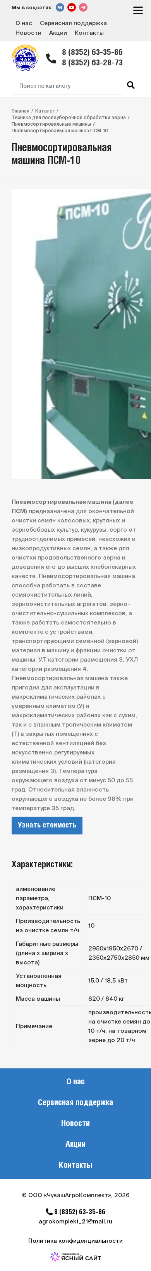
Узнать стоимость (47, 825)
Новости (28, 32)
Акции (58, 32)
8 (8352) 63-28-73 (92, 63)
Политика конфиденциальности (75, 1240)
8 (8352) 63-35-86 (92, 52)
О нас (23, 23)
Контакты (89, 32)
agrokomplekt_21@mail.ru (75, 1221)
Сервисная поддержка (73, 23)
